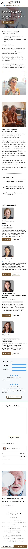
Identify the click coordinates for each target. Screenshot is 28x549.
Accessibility (18, 535)
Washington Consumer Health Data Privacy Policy (13, 540)
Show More (4, 392)
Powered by (11, 531)
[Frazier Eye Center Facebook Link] (11, 513)
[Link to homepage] (14, 2)
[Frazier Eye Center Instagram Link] (16, 513)
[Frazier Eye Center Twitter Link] (20, 513)
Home (7, 535)
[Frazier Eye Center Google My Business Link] (7, 513)
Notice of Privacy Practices (9, 538)
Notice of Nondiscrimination (9, 536)
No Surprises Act (20, 536)
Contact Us (12, 535)
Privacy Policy (20, 538)
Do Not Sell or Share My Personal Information (14, 541)
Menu (2, 3)
